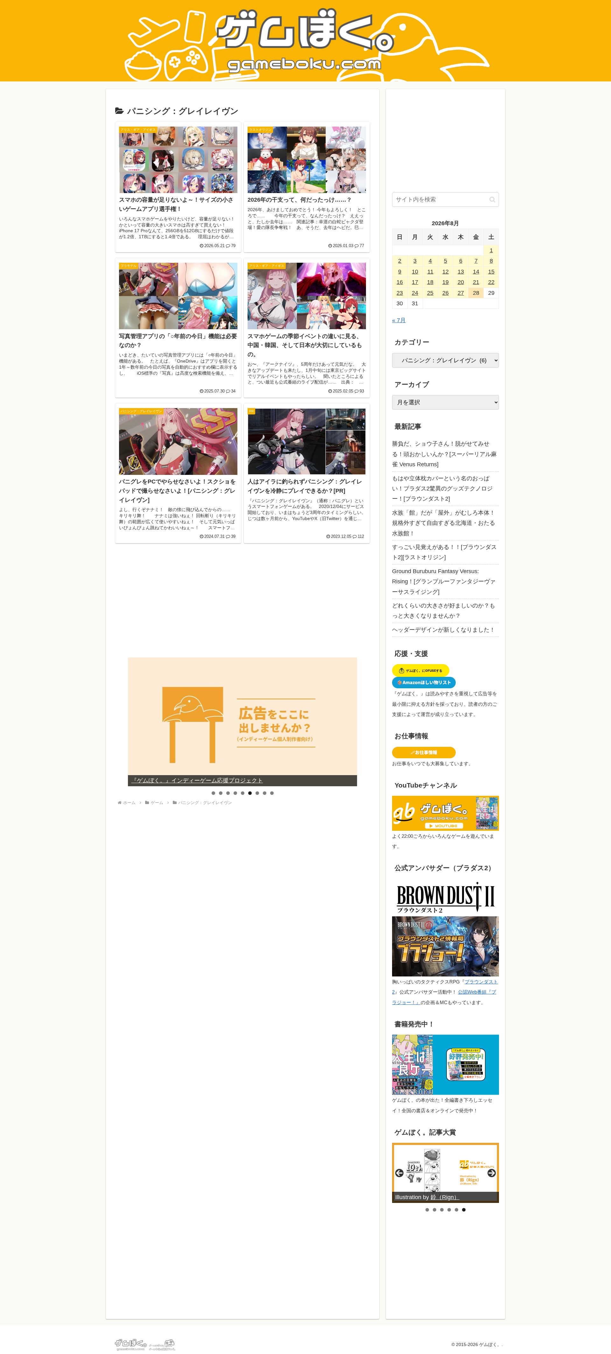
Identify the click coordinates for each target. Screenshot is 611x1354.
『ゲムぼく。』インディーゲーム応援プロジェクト (197, 780)
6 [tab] (250, 793)
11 (430, 271)
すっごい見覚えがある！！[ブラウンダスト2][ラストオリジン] (444, 552)
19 (445, 282)
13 (461, 271)
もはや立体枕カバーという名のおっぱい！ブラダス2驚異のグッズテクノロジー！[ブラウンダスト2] (442, 488)
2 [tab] (220, 793)
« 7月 (399, 320)
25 (430, 293)
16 (400, 282)
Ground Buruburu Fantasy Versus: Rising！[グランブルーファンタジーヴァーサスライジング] (443, 581)
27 (461, 293)
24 (415, 293)
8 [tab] (264, 793)
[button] (492, 199)
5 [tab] (242, 793)
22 (491, 282)
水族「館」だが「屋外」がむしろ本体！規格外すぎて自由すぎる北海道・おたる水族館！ (443, 523)
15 (491, 271)
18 (430, 282)
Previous (135, 722)
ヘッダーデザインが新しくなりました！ (443, 630)
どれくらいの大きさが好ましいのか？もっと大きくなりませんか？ (443, 610)
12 (445, 271)
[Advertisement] (242, 604)
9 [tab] (272, 793)
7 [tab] (257, 793)
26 (445, 293)
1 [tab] (213, 793)
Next (350, 722)
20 (461, 282)
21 (476, 282)
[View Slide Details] (242, 721)
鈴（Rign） (445, 1197)
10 (415, 271)
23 (400, 293)
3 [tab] (228, 793)
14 (476, 271)
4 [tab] (235, 793)
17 (415, 282)
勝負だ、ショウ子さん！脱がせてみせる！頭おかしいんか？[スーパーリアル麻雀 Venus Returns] (444, 454)
